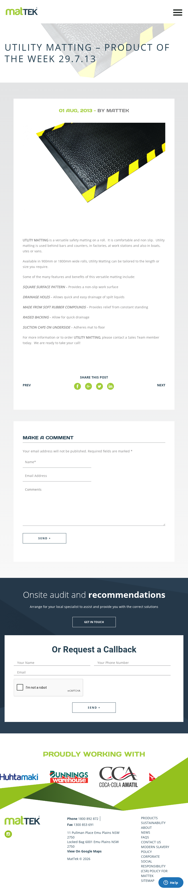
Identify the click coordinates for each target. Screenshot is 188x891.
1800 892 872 (88, 818)
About (146, 827)
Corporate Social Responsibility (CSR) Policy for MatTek (154, 866)
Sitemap (147, 880)
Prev (27, 385)
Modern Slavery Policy (155, 849)
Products (149, 818)
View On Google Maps (84, 851)
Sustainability (153, 823)
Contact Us (151, 842)
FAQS (145, 837)
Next (161, 385)
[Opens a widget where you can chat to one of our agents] (170, 883)
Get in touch (94, 622)
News (145, 832)
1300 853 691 (84, 824)
